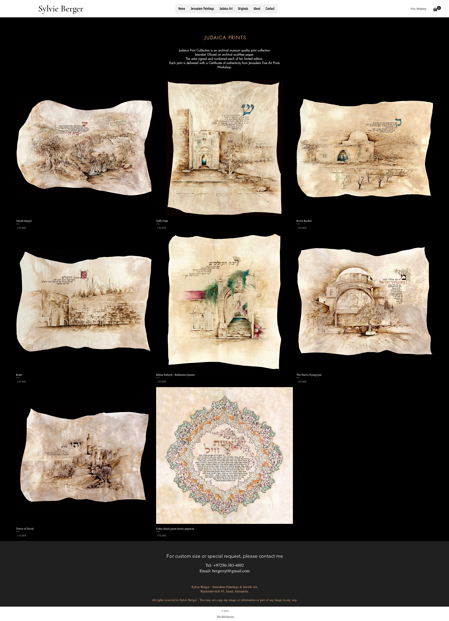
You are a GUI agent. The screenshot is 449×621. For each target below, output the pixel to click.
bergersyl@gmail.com (231, 570)
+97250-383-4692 (228, 565)
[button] (226, 8)
